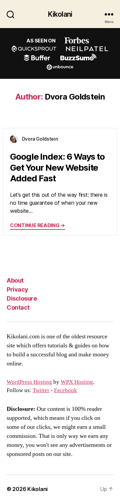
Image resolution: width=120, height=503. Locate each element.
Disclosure (22, 298)
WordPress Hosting (29, 382)
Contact (18, 307)
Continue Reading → (37, 225)
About (15, 280)
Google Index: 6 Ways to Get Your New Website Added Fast (57, 167)
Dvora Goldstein (40, 139)
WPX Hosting (77, 382)
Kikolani (60, 14)
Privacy (17, 289)
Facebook (65, 390)
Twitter (41, 390)
